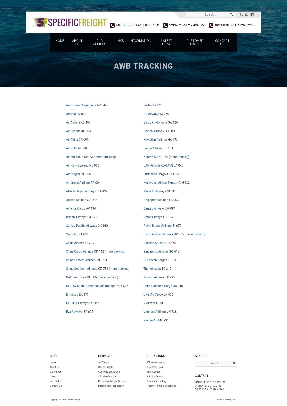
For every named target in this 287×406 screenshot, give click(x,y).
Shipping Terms (154, 376)
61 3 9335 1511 (218, 382)
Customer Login (194, 42)
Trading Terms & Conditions (161, 385)
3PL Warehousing (107, 376)
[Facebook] (252, 14)
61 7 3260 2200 (215, 389)
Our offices (99, 42)
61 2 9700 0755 (213, 385)
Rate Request (153, 371)
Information (140, 41)
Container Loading (156, 381)
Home (60, 41)
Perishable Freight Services (112, 381)
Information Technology (111, 385)
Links (119, 41)
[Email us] (246, 14)
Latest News (166, 42)
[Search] (231, 14)
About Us (77, 42)
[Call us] (241, 14)
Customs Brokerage (109, 371)
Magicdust (232, 399)
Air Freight (103, 362)
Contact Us (222, 42)
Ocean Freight (105, 367)
